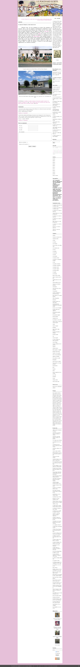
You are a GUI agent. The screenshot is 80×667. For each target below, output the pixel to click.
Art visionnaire (55, 273)
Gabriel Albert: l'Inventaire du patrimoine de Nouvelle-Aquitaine (57, 479)
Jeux (53, 336)
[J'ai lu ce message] (78, 665)
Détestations (54, 299)
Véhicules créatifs (55, 379)
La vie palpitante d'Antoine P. (57, 524)
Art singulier (56, 180)
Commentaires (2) (24, 102)
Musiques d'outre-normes (56, 351)
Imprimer (36, 103)
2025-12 (54, 167)
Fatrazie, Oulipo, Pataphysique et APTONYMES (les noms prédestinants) (57, 473)
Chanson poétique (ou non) (57, 282)
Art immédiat (54, 251)
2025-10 (54, 170)
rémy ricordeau (57, 198)
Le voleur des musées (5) (56, 87)
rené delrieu (41, 102)
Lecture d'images (55, 342)
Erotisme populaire (55, 316)
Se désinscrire (58, 653)
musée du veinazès (32, 102)
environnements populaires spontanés (57, 192)
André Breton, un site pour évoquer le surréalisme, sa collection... (56, 433)
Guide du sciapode (55, 325)
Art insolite (54, 254)
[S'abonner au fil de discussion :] (28, 144)
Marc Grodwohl (55, 567)
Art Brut (54, 240)
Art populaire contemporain (56, 265)
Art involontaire (55, 256)
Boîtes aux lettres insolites (56, 275)
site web (46, 31)
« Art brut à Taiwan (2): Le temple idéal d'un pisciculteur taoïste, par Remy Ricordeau (35, 19)
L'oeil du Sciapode (55, 337)
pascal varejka (45, 102)
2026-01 (54, 165)
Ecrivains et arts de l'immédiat (57, 307)
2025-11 (54, 168)
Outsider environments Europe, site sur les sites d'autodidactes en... (57, 586)
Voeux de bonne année (56, 381)
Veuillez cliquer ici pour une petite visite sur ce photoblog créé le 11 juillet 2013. (57, 73)
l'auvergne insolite (23, 103)
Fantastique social (55, 318)
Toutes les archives (55, 175)
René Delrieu (37, 36)
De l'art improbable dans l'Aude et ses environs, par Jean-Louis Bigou (57, 462)
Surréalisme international (56, 597)
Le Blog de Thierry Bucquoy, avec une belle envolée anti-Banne (57, 530)
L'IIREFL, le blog (55, 503)
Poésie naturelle (57, 190)
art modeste (58, 197)
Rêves (53, 367)
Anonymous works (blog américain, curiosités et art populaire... (56, 437)
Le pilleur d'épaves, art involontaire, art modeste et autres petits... (56, 548)
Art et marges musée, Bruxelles (57, 440)
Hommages (54, 327)
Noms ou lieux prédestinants (57, 354)
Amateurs (54, 235)
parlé (40, 33)
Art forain (54, 249)
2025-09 (54, 172)
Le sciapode (54, 205)
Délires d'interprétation (56, 298)
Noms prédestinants (56, 184)
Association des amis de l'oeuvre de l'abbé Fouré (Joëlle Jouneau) (57, 445)
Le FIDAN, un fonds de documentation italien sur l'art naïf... (57, 536)
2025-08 (54, 173)
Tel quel (54, 378)
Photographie (54, 359)
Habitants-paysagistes (56, 199)
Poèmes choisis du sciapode (57, 361)
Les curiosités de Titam (56, 560)
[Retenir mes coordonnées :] (27, 142)
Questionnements (55, 365)
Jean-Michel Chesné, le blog (57, 496)
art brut (60, 188)
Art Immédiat (56, 182)
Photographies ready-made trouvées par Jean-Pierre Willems (57, 628)
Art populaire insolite (56, 267)
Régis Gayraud (55, 221)
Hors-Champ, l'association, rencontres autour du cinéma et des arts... (57, 491)
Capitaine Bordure (55, 213)
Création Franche (55, 187)
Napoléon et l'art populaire (56, 353)
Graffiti (54, 324)
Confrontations (55, 286)
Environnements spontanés (57, 195)
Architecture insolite (55, 238)
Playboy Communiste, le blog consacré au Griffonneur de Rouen (57, 590)
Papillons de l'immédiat (56, 356)
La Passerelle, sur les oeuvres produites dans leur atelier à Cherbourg (57, 522)
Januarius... (54, 114)
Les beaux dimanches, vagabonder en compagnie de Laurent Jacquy (57, 555)
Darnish (54, 226)
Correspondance (55, 291)
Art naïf (54, 262)
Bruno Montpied (57, 181)
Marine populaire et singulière (57, 349)
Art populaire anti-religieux (56, 263)
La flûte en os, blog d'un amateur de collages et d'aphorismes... (56, 514)
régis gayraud (56, 189)
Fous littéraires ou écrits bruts (57, 319)
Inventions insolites (55, 334)
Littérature (54, 346)
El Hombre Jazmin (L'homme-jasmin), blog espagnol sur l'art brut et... (57, 469)
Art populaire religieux (56, 268)
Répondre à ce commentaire (23, 120)
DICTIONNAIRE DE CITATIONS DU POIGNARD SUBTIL (57, 305)
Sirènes (54, 370)
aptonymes (55, 185)
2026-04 (54, 162)
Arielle (54, 229)
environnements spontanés (30, 103)
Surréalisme (54, 376)
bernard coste (37, 102)
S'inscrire (58, 651)
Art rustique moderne (56, 270)
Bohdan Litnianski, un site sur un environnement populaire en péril (57, 453)
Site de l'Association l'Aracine (57, 595)
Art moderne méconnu (56, 257)
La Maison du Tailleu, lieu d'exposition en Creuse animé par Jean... (57, 518)
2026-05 (54, 160)
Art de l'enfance (55, 243)
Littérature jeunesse (55, 348)
